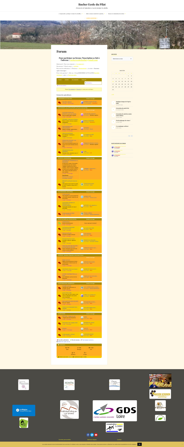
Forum (61, 51)
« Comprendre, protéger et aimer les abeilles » (70, 13)
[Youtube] (96, 435)
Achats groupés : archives (68, 334)
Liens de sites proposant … (90, 113)
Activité (66, 79)
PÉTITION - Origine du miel (68, 316)
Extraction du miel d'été (118, 150)
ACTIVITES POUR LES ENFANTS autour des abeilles (69, 113)
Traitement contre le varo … (90, 247)
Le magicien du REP (89, 134)
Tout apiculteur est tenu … (90, 301)
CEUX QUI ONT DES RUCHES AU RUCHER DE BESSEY (70, 246)
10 (113, 81)
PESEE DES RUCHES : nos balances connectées (69, 141)
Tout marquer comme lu (87, 340)
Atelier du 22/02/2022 (89, 120)
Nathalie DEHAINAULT (94, 214)
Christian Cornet (93, 197)
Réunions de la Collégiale (67, 176)
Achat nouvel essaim (89, 183)
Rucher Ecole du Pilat (92, 4)
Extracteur (86, 127)
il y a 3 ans (86, 129)
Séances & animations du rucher (116, 13)
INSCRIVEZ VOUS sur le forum (69, 269)
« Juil (112, 94)
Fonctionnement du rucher (68, 238)
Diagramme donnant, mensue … (91, 143)
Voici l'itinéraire (87, 233)
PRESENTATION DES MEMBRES (67, 151)
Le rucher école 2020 (89, 228)
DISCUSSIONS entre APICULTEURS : (67, 127)
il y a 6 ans (86, 115)
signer (85, 316)
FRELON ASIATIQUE (67, 133)
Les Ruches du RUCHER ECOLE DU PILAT (68, 228)
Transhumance (65, 221)
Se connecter (75, 79)
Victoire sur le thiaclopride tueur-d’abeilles (69, 308)
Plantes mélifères (88, 213)
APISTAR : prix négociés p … (91, 205)
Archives (64, 328)
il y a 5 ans (86, 122)
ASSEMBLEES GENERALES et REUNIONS (70, 161)
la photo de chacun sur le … (90, 269)
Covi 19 (86, 328)
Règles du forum (66, 260)
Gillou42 (70, 356)
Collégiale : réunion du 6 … (90, 168)
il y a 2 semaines (87, 103)
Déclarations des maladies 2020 (69, 322)
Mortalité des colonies (89, 322)
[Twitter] (92, 435)
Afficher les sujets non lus (64, 341)
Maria (91, 136)
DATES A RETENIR (91, 18)
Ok (139, 444)
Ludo (85, 151)
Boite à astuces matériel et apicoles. (95, 13)
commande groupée (89, 334)
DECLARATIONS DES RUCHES (70, 301)
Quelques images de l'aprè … (91, 101)
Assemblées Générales (67, 178)
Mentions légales (92, 439)
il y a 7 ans (86, 152)
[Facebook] (88, 435)
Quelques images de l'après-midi (120, 146)
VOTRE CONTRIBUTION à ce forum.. (69, 274)
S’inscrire (84, 79)
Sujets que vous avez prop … (91, 276)
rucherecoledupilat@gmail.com (84, 60)
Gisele (91, 185)
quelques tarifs (87, 196)
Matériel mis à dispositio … (90, 240)
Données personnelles (65, 439)
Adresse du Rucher (67, 233)
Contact (119, 439)
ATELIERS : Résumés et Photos (70, 119)
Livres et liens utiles (67, 292)
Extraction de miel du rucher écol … (120, 154)
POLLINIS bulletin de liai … (90, 307)
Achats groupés (66, 194)
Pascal (91, 129)
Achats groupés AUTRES (68, 213)
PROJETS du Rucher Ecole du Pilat (69, 181)
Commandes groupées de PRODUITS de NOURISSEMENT (68, 204)
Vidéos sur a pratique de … (90, 294)
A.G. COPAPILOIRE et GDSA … (92, 287)
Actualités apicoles (66, 286)
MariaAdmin (94, 103)
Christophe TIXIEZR (94, 241)
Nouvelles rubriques (67, 102)
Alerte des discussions (89, 261)
